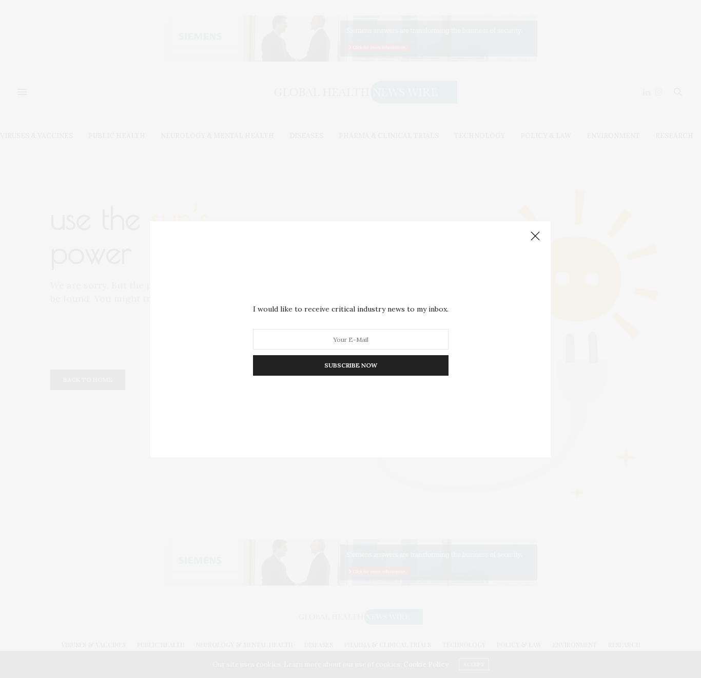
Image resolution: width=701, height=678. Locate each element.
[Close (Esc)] (535, 236)
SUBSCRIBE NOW (350, 365)
